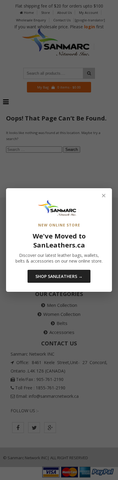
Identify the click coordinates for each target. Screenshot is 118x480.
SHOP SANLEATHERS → (59, 276)
